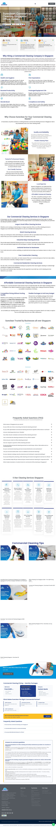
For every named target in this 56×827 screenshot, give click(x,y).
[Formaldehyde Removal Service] (48, 512)
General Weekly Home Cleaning (7, 490)
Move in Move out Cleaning (18, 489)
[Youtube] (12, 813)
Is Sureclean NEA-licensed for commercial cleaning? (15, 728)
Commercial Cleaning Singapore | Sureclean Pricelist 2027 (42, 585)
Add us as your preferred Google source (46, 821)
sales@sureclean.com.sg (7, 809)
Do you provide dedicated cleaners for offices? (14, 732)
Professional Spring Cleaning (38, 490)
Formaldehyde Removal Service (49, 517)
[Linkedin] (7, 813)
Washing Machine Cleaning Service (38, 517)
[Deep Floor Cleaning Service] (6, 511)
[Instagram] (4, 813)
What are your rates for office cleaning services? (15, 440)
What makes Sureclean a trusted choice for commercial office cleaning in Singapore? (25, 462)
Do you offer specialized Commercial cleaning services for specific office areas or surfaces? (26, 429)
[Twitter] (5, 813)
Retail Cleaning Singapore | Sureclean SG (10, 657)
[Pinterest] (9, 813)
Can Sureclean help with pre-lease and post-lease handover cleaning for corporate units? (26, 459)
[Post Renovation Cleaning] (28, 484)
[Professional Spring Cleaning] (38, 484)
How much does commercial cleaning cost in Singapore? (16, 724)
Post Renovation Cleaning (28, 490)
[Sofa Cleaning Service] (28, 511)
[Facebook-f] (2, 813)
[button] (35, 4)
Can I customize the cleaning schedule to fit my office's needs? (19, 437)
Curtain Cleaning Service (17, 516)
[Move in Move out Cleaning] (17, 484)
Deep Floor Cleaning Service (7, 516)
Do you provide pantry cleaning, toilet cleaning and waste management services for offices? (26, 456)
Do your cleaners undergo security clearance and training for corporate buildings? (24, 454)
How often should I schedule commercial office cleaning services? (20, 435)
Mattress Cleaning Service (48, 490)
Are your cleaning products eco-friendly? (13, 432)
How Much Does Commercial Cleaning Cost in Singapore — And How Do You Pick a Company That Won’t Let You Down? (14, 580)
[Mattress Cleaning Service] (48, 485)
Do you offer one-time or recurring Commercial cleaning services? (20, 427)
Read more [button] (5, 49)
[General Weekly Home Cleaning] (6, 484)
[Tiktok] (10, 813)
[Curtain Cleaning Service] (17, 511)
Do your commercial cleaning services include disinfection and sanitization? (22, 449)
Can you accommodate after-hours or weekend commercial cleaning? (21, 451)
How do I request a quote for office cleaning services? (16, 442)
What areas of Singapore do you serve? (13, 424)
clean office (5, 80)
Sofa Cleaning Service (28, 515)
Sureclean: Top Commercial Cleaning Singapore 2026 (12, 619)
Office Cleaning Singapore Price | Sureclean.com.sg (40, 623)
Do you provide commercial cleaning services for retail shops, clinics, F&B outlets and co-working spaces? (26, 446)
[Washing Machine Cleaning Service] (38, 511)
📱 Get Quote (47, 716)
